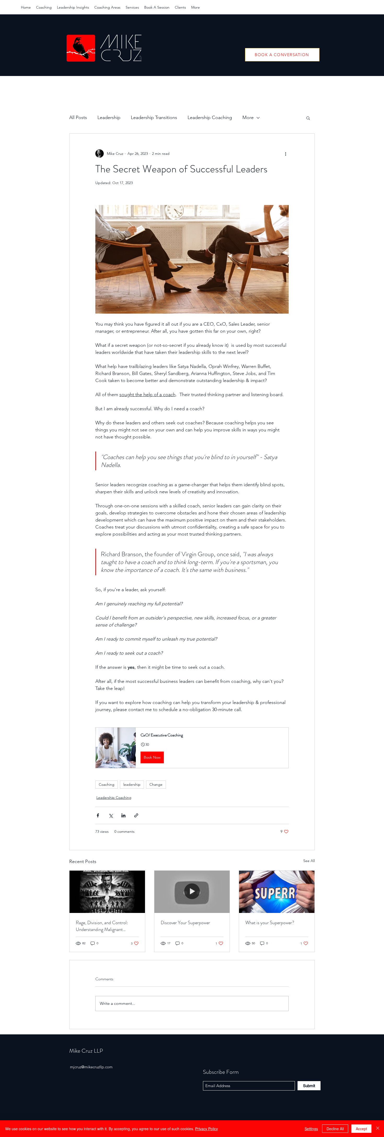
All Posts (78, 117)
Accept (361, 1128)
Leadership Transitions (154, 117)
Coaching (106, 784)
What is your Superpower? (269, 922)
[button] (308, 118)
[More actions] (285, 153)
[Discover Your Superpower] (192, 892)
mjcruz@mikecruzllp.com (91, 1066)
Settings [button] (311, 1128)
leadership (132, 784)
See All (309, 860)
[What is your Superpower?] (277, 892)
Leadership (108, 117)
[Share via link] (136, 815)
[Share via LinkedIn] (123, 815)
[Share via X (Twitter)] (110, 815)
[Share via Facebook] (97, 815)
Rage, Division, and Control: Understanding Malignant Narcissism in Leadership (102, 926)
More (248, 117)
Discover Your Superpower (185, 922)
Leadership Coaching (210, 117)
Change (155, 784)
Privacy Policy (206, 1128)
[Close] (378, 1128)
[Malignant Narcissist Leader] (107, 892)
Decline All (335, 1128)
